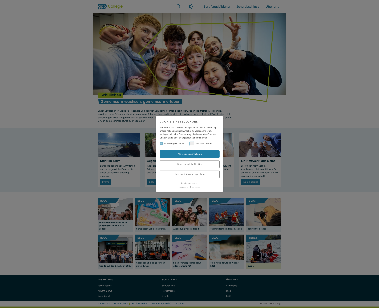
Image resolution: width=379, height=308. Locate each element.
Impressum (183, 187)
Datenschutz (195, 187)
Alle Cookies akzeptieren (190, 154)
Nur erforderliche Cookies (189, 164)
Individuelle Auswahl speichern (189, 174)
